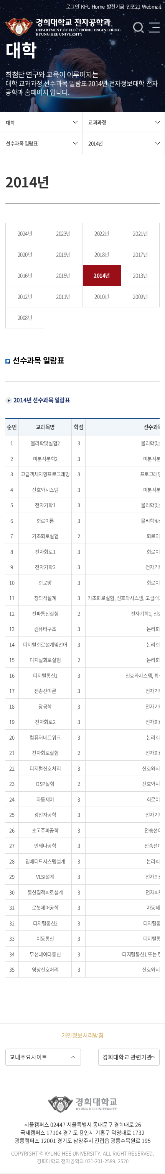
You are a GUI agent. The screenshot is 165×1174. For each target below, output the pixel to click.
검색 (138, 27)
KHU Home (92, 6)
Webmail (151, 6)
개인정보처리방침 (82, 1035)
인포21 (133, 6)
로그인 (72, 6)
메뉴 (154, 27)
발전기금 (115, 6)
